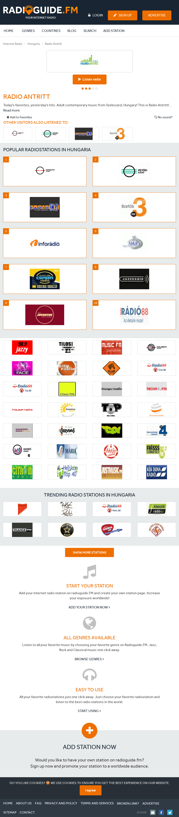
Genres (28, 31)
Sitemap (9, 812)
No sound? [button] (164, 117)
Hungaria (34, 44)
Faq (38, 803)
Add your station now (88, 607)
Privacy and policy (61, 803)
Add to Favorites (20, 117)
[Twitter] (171, 812)
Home (11, 30)
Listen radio (91, 79)
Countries (51, 31)
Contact (27, 812)
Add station (113, 31)
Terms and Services (97, 803)
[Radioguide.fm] (40, 12)
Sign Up (125, 15)
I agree (90, 790)
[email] (154, 812)
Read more (11, 110)
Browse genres (88, 659)
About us (24, 803)
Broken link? (128, 803)
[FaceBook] (163, 812)
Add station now (89, 747)
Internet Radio (12, 44)
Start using (88, 711)
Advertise (157, 15)
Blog (71, 31)
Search (89, 31)
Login (98, 15)
